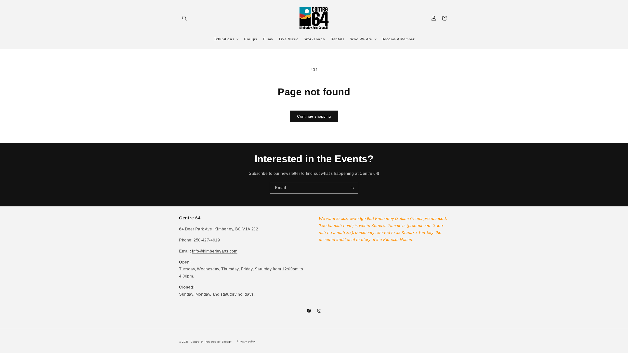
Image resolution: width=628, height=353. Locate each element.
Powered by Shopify (218, 341)
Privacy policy (246, 341)
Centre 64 (197, 341)
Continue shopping (314, 116)
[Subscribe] (352, 188)
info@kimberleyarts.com (214, 251)
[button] (184, 18)
